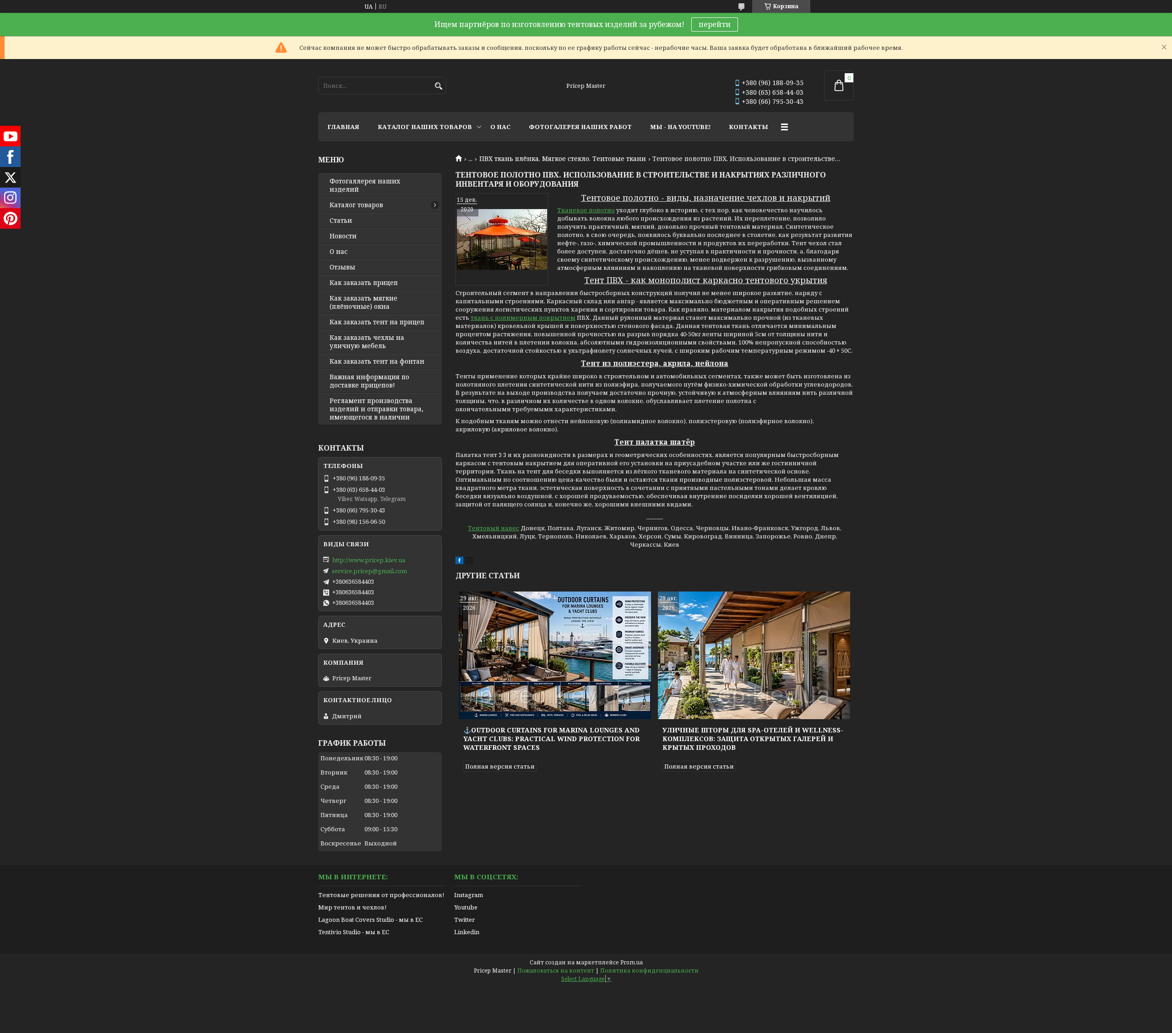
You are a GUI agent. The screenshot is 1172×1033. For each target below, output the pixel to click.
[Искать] (438, 86)
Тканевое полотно (586, 210)
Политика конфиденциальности (649, 970)
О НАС (500, 127)
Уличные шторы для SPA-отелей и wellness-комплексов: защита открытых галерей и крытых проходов (752, 739)
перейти (715, 24)
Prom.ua (631, 962)
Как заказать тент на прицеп (377, 322)
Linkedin (466, 932)
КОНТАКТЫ (748, 127)
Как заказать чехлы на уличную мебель (367, 342)
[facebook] (459, 562)
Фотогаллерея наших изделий (365, 185)
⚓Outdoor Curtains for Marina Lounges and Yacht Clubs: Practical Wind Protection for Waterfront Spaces (551, 739)
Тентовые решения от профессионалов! (381, 895)
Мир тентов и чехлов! (352, 907)
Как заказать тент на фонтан (377, 361)
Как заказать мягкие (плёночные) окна (363, 302)
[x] (469, 562)
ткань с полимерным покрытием (523, 317)
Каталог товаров (356, 205)
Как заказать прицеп (364, 283)
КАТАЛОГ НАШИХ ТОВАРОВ (425, 127)
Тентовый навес (493, 528)
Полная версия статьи (500, 766)
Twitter (464, 919)
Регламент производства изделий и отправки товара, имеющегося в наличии (376, 409)
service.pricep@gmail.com (369, 571)
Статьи (341, 220)
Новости (343, 236)
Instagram (468, 895)
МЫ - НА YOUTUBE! (680, 127)
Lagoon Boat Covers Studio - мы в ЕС (370, 919)
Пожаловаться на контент (555, 970)
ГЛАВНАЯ (343, 127)
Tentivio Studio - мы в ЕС (353, 932)
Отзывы (342, 267)
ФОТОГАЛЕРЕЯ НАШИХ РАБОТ (580, 127)
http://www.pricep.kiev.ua (368, 560)
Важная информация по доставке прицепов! (369, 381)
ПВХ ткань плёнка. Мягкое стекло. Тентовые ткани (562, 158)
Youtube (465, 907)
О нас (338, 251)
